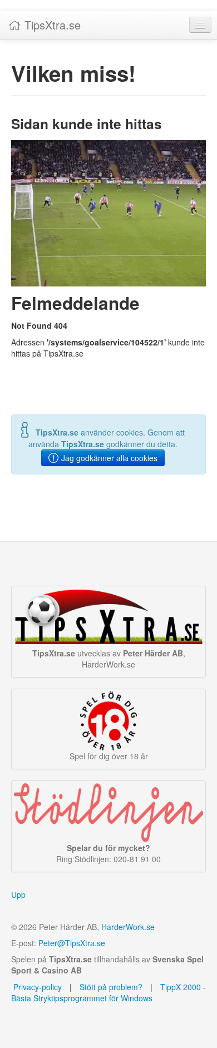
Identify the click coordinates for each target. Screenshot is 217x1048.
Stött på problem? (111, 986)
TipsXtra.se (51, 25)
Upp (18, 894)
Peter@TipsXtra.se (71, 942)
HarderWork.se (128, 926)
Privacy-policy (36, 986)
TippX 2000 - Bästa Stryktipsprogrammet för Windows (108, 992)
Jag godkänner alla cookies (108, 457)
